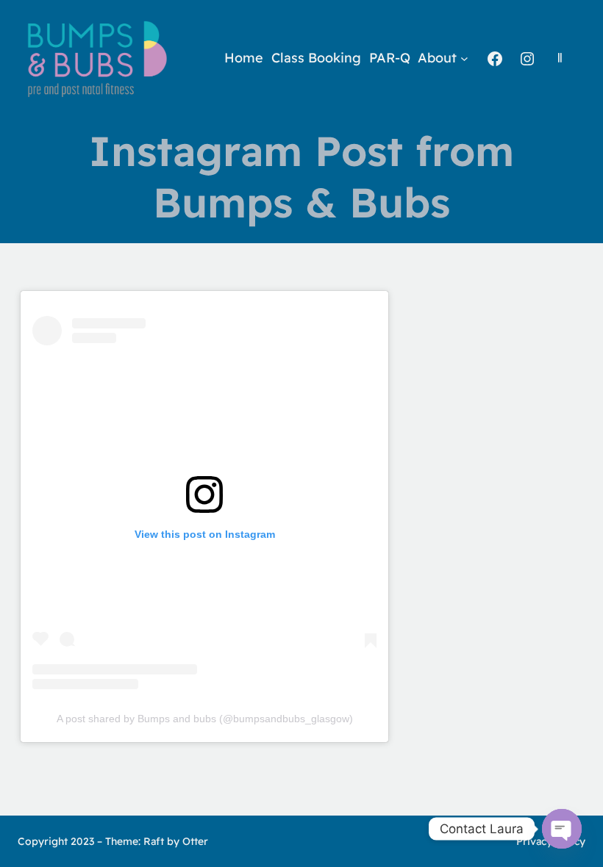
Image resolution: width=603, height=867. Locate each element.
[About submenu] (464, 58)
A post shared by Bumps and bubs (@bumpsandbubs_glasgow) (205, 718)
